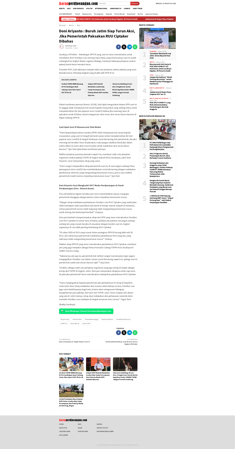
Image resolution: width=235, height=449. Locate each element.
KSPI (79, 424)
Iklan (80, 428)
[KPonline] (78, 3)
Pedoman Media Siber (105, 431)
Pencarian (135, 3)
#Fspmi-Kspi (64, 319)
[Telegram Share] (129, 46)
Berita (152, 62)
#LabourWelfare (107, 319)
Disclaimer (63, 435)
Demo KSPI (86, 323)
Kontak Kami (83, 431)
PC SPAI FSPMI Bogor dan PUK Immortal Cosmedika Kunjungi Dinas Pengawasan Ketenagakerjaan (161, 146)
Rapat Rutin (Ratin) (161, 98)
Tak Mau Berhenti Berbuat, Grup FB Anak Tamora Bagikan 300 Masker (121, 341)
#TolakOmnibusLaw (123, 319)
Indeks (99, 424)
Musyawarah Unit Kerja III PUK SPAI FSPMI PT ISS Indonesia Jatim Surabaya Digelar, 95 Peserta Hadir (82, 19)
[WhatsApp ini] (135, 46)
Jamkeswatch (159, 88)
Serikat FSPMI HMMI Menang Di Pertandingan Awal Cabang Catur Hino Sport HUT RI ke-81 (71, 375)
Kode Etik (63, 428)
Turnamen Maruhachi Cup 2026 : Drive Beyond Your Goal (160, 55)
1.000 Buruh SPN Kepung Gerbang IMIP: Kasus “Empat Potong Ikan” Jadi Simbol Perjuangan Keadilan (161, 199)
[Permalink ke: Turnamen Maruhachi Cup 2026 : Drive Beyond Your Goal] (157, 38)
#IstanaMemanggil (91, 319)
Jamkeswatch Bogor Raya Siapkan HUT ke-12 (150, 19)
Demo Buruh (74, 323)
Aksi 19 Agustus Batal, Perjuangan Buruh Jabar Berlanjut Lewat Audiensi (160, 155)
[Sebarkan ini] (118, 46)
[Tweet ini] (124, 46)
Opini (151, 75)
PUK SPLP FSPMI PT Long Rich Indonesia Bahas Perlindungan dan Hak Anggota (160, 106)
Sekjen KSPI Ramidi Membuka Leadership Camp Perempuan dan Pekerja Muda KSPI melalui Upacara (98, 90)
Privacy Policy (102, 428)
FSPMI (61, 424)
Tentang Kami (64, 431)
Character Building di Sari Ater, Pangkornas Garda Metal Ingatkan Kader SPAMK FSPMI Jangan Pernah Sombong (123, 90)
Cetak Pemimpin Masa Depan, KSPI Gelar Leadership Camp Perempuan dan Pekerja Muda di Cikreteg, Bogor (71, 402)
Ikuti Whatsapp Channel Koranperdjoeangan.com (88, 311)
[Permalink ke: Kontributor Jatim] (61, 47)
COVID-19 (63, 323)
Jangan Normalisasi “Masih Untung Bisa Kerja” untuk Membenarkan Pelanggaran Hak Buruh (161, 80)
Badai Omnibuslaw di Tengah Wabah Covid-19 (74, 340)
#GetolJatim (77, 319)
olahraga (153, 51)
